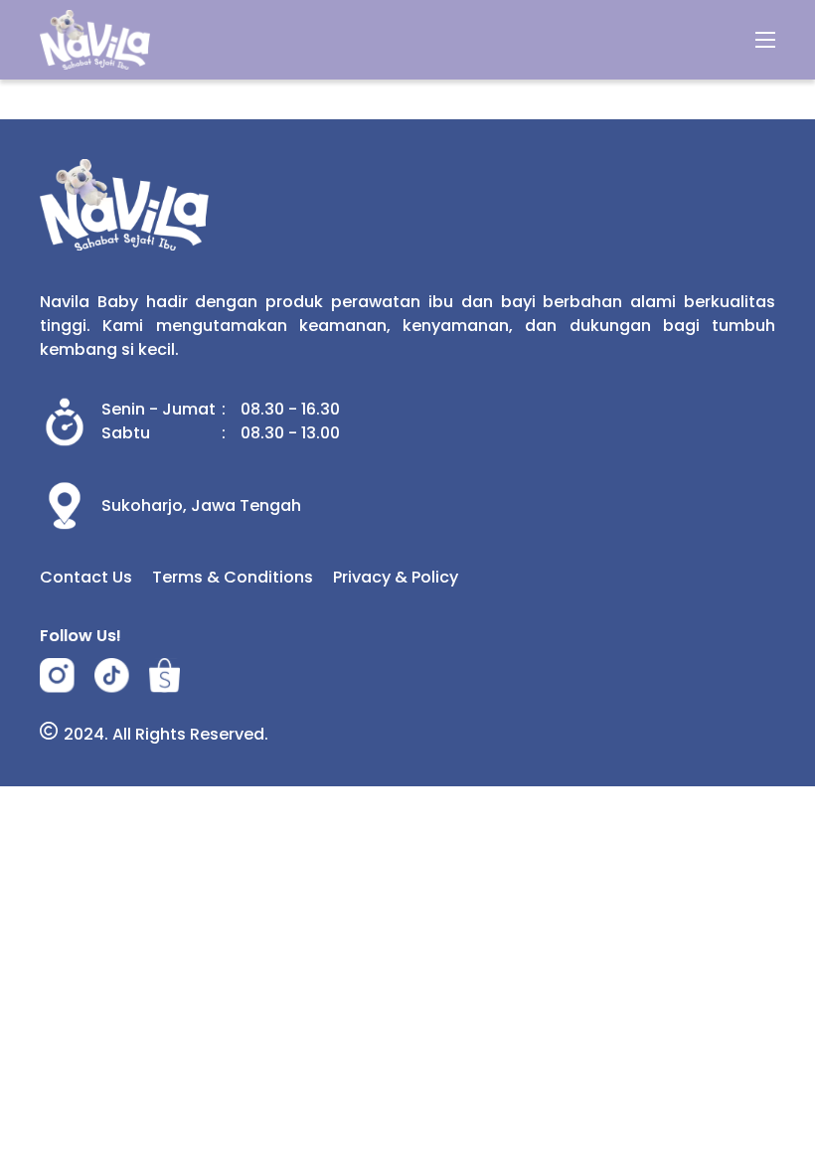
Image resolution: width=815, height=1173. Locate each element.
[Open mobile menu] (765, 40)
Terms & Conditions (232, 577)
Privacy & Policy (395, 577)
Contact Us (86, 577)
